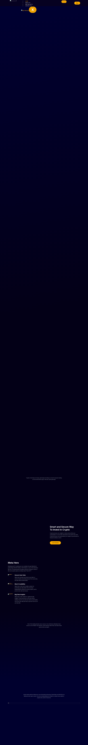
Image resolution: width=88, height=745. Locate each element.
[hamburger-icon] (64, 1)
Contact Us (28, 5)
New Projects (29, 4)
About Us (27, 2)
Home (26, 1)
